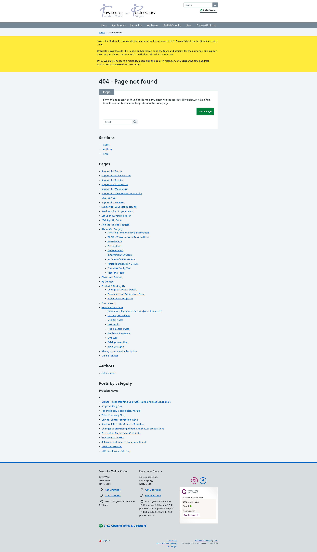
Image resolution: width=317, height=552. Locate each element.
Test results (113, 324)
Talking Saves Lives (118, 342)
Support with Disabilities (115, 184)
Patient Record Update (120, 298)
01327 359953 (113, 495)
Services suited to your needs (117, 211)
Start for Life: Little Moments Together (123, 424)
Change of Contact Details (122, 289)
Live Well (113, 337)
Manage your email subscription (119, 351)
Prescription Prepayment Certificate (121, 433)
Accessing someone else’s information (128, 232)
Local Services (109, 197)
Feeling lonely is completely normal (121, 410)
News (188, 25)
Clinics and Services (112, 277)
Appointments (118, 25)
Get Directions (112, 489)
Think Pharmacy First (113, 415)
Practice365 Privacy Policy (167, 543)
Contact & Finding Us (206, 25)
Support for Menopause (115, 189)
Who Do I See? (116, 346)
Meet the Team (116, 272)
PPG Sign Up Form (112, 220)
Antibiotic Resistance (119, 333)
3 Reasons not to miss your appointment (124, 442)
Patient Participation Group (123, 263)
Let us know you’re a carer (116, 215)
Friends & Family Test (119, 268)
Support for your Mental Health (119, 206)
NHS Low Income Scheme (115, 451)
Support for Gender (112, 180)
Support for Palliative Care (116, 175)
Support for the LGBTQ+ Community (122, 193)
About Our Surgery (112, 229)
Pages (106, 144)
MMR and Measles (112, 446)
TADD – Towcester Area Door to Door (128, 237)
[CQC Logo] (190, 494)
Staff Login (172, 546)
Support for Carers (112, 171)
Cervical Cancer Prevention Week (120, 419)
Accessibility (172, 540)
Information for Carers (120, 254)
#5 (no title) (108, 281)
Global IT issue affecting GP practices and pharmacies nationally (136, 401)
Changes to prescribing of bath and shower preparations (133, 428)
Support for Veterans (113, 202)
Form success (108, 303)
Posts (105, 153)
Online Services (110, 355)
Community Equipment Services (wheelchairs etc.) (135, 311)
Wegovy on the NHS (113, 437)
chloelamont (108, 373)
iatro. (216, 540)
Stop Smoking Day (112, 406)
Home (104, 25)
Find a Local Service (118, 328)
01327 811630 (153, 495)
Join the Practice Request (115, 224)
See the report (190, 515)
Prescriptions (136, 25)
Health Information (172, 25)
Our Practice (152, 25)
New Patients (115, 241)
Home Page (205, 111)
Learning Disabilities (119, 315)
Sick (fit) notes (115, 320)
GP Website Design (203, 540)
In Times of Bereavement (121, 259)
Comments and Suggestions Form (126, 294)
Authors (107, 149)
